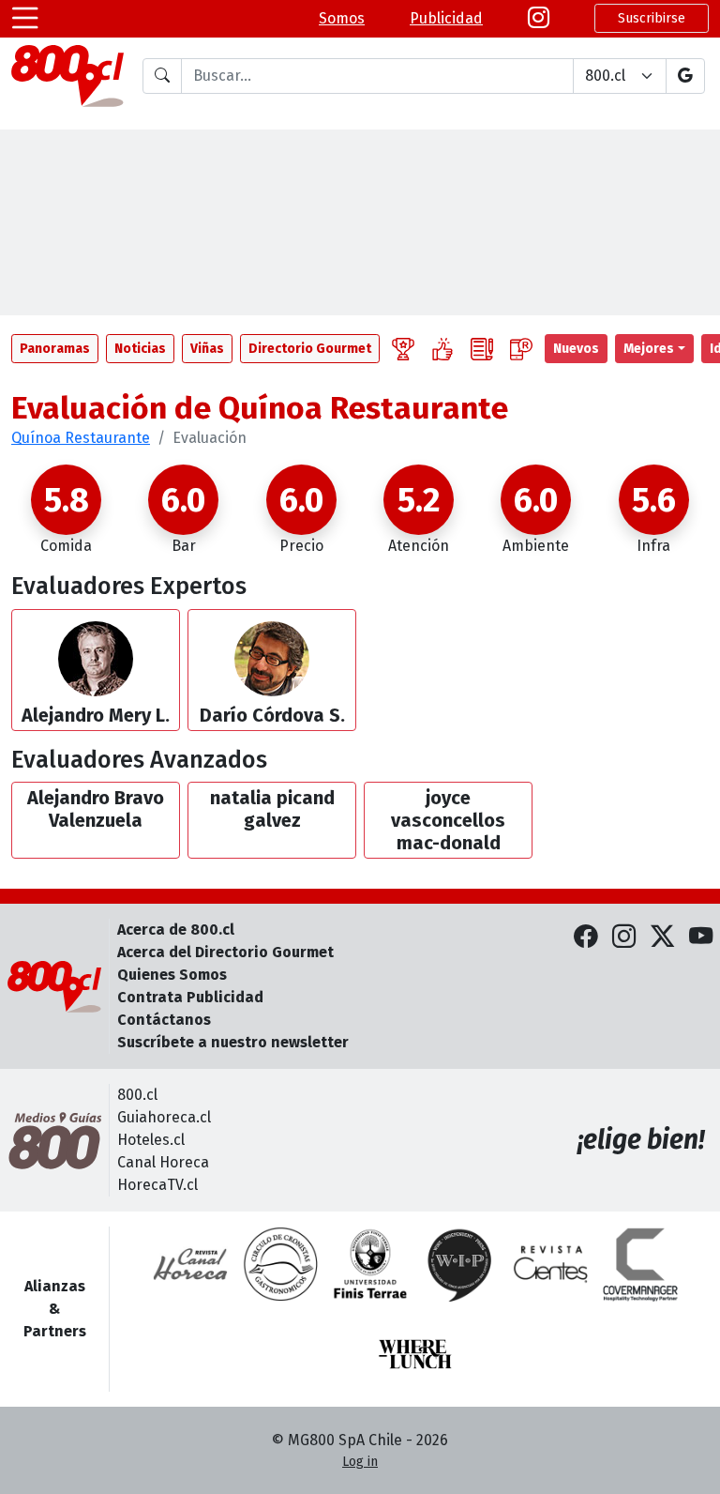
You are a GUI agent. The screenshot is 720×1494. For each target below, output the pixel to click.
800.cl (137, 1095)
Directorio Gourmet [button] (309, 349)
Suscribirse (651, 18)
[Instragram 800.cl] (538, 19)
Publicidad (446, 18)
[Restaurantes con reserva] (521, 348)
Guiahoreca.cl (164, 1117)
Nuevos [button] (576, 349)
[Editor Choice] (403, 348)
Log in (360, 1462)
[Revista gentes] (550, 1264)
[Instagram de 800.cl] (624, 936)
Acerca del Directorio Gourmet (225, 952)
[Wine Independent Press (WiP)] (460, 1264)
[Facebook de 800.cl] (585, 936)
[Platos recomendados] (442, 348)
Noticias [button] (140, 349)
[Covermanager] (640, 1264)
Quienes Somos (172, 974)
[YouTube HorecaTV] (700, 936)
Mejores (648, 349)
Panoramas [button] (55, 349)
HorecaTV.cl (157, 1185)
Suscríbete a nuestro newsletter (233, 1042)
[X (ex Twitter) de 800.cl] (662, 936)
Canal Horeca (163, 1162)
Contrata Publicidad (190, 997)
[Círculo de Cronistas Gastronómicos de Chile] (280, 1264)
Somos (342, 18)
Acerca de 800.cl (175, 929)
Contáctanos (164, 1020)
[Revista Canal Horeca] (190, 1264)
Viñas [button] (207, 349)
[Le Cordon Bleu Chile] (370, 1264)
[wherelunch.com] (415, 1354)
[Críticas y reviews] (482, 348)
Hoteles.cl (151, 1140)
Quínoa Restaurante (80, 438)
